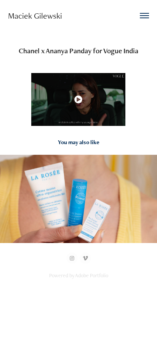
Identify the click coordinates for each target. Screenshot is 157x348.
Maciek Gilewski (36, 15)
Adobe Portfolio (91, 275)
